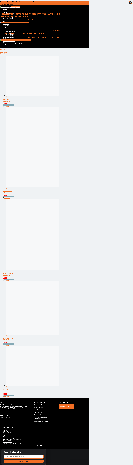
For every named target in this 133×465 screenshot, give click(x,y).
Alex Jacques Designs (8, 339)
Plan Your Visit (17, 1)
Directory (5, 431)
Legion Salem (38, 418)
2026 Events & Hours (6, 1)
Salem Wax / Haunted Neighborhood (40, 411)
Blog (4, 436)
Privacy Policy (7, 440)
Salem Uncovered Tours (41, 421)
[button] (15, 7)
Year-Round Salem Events (30, 1)
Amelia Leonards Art (8, 390)
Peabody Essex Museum (41, 417)
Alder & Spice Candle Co (8, 274)
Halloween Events (34, 37)
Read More (56, 30)
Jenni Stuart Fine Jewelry (41, 409)
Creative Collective (5, 417)
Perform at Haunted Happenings (12, 443)
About (4, 434)
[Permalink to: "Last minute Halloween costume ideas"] (15, 40)
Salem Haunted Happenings (11, 438)
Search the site (12, 452)
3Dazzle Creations (7, 100)
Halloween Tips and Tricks (50, 37)
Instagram (7, 106)
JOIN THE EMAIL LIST (66, 406)
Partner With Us (7, 442)
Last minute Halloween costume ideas (23, 34)
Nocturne (36, 420)
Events (5, 430)
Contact (5, 435)
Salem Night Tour (39, 405)
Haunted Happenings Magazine (12, 439)
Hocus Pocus (32, 20)
